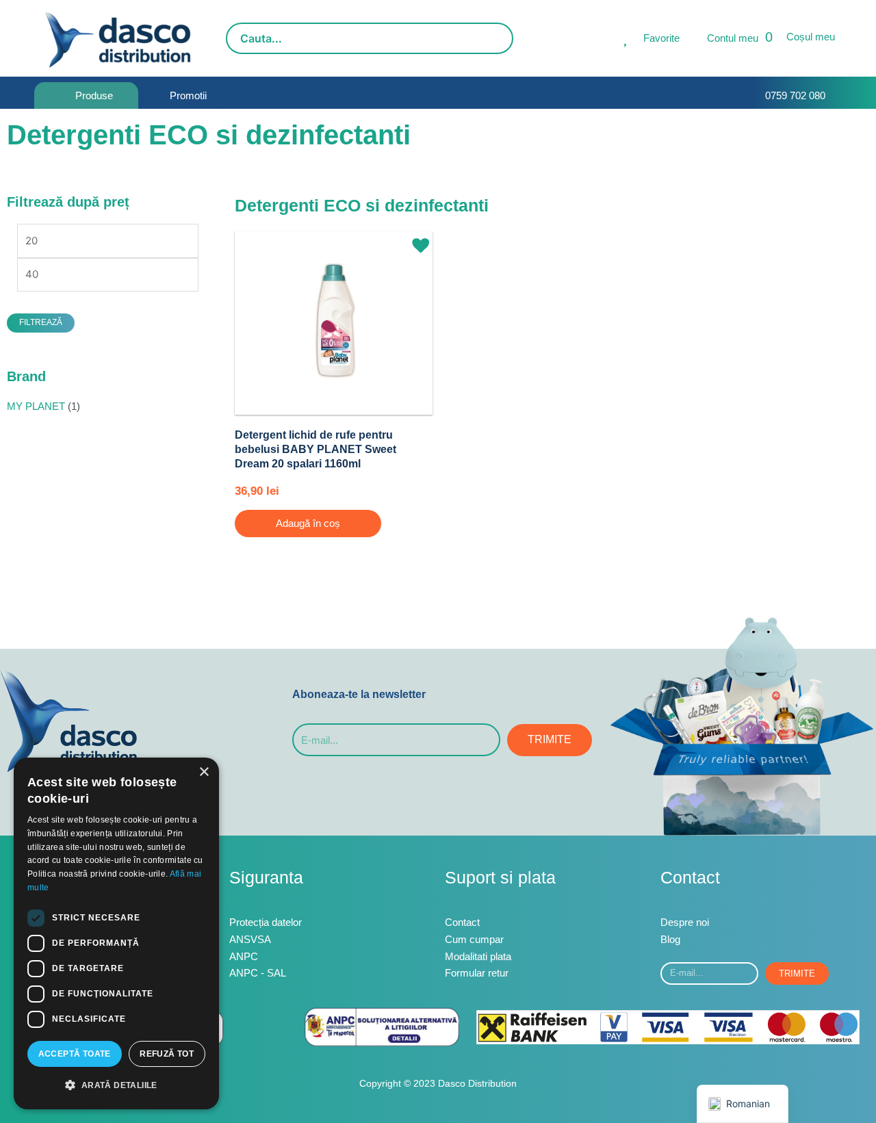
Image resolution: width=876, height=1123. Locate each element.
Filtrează (40, 322)
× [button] (203, 772)
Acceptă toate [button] (74, 1054)
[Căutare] (499, 38)
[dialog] (116, 933)
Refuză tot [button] (167, 1054)
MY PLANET (36, 406)
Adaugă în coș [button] (308, 523)
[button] (415, 239)
